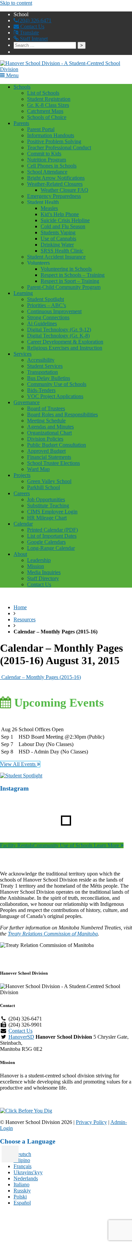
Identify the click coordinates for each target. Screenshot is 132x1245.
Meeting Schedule (46, 420)
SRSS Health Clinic (62, 251)
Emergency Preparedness (54, 196)
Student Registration (48, 99)
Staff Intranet (33, 38)
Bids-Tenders (41, 390)
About (20, 554)
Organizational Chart (49, 433)
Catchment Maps (45, 111)
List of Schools (43, 93)
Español (22, 1203)
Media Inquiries (44, 572)
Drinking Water (57, 244)
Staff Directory (43, 578)
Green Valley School (49, 481)
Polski (20, 1196)
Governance (27, 402)
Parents (21, 123)
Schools (22, 87)
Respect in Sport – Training (70, 281)
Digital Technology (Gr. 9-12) (59, 329)
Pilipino (22, 1160)
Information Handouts (50, 135)
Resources (25, 619)
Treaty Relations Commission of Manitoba (53, 934)
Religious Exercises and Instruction (64, 348)
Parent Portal (40, 129)
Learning (23, 293)
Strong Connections (48, 317)
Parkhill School (43, 487)
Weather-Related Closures (55, 184)
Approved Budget (46, 451)
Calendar (23, 524)
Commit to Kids (44, 153)
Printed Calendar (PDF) (52, 530)
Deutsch (22, 1154)
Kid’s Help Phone (60, 214)
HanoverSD (21, 1037)
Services (22, 354)
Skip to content (16, 3)
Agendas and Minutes (50, 426)
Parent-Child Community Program (64, 287)
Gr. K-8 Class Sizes (48, 105)
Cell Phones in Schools (51, 166)
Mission (35, 566)
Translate (28, 32)
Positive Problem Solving (54, 141)
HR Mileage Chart (47, 518)
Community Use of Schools (56, 384)
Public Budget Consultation (56, 445)
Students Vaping (58, 232)
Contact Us (31, 26)
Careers (22, 493)
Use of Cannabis (58, 238)
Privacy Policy (91, 1122)
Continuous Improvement (54, 311)
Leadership (39, 560)
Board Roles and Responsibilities (62, 414)
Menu (12, 75)
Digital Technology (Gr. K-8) (58, 335)
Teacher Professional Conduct (59, 147)
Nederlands (26, 1178)
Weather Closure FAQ (64, 190)
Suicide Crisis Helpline (65, 220)
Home (20, 607)
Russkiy (22, 1190)
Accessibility (40, 360)
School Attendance (47, 172)
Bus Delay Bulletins (48, 378)
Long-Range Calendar (51, 548)
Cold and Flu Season (63, 226)
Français (22, 1166)
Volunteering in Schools (66, 269)
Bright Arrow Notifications (56, 178)
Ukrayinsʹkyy (28, 1172)
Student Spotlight (45, 299)
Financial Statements (49, 457)
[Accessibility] (10, 1154)
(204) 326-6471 (34, 20)
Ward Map (38, 469)
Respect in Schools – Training (73, 275)
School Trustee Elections (53, 463)
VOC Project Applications (55, 396)
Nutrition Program (46, 159)
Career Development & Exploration (65, 342)
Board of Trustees (46, 408)
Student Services (45, 366)
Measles (49, 208)
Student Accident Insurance (56, 257)
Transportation (42, 372)
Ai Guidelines (42, 323)
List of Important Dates (51, 536)
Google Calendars (46, 542)
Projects (22, 475)
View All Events (18, 764)
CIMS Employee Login (52, 511)
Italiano (21, 1184)
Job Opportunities (46, 499)
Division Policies (45, 439)
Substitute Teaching (48, 505)
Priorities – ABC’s (46, 305)
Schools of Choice (46, 117)
